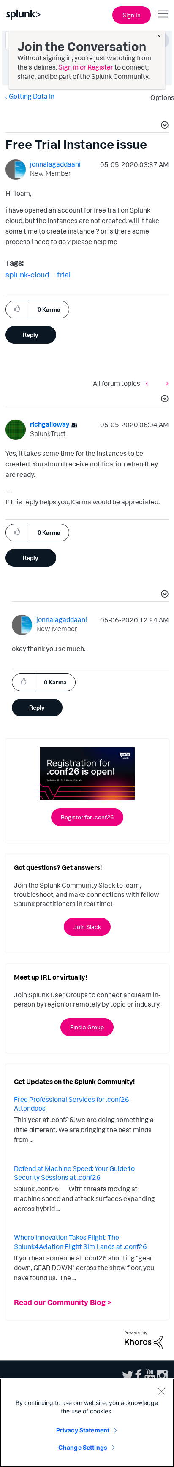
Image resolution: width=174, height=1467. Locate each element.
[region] (87, 1422)
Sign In (131, 15)
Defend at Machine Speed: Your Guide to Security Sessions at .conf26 (74, 1173)
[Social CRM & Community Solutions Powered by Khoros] (144, 1339)
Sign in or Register (85, 67)
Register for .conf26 (87, 817)
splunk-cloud (27, 274)
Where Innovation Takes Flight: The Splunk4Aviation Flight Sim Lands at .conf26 (80, 1242)
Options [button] (159, 97)
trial (64, 274)
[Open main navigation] (163, 14)
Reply (30, 334)
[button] (163, 126)
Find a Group (87, 1027)
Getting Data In (31, 96)
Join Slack (87, 926)
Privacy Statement (82, 1430)
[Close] (161, 1391)
